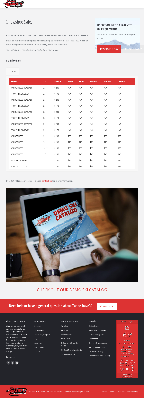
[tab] (12, 71)
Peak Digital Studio (81, 391)
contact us (47, 180)
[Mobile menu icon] (139, 4)
